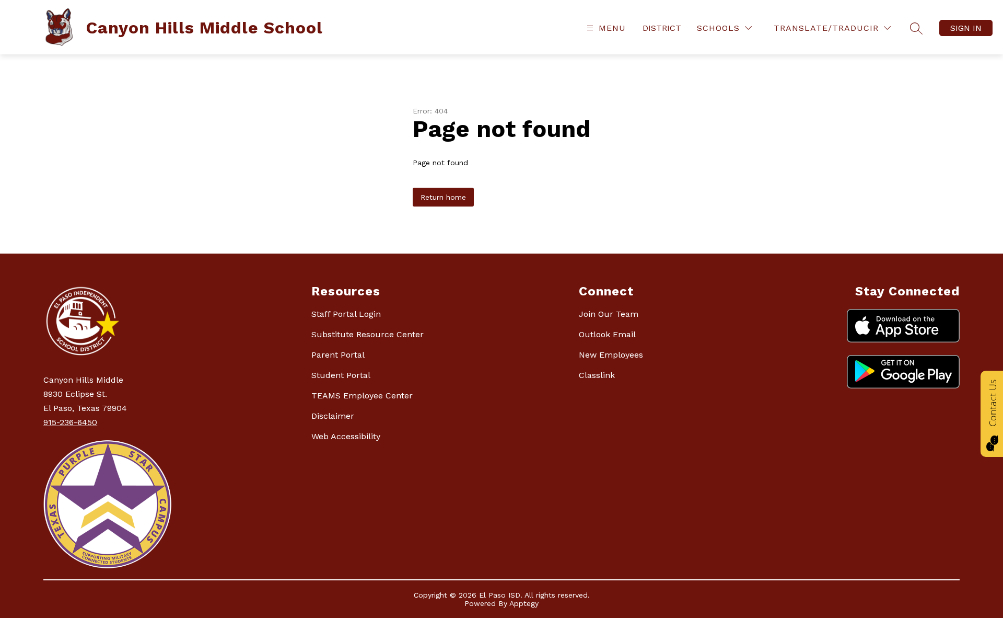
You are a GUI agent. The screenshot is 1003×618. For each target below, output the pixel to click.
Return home (443, 197)
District (662, 28)
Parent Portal (338, 355)
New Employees (611, 355)
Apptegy (524, 603)
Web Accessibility (345, 436)
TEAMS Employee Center (362, 395)
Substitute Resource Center (367, 334)
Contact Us (992, 403)
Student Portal (340, 375)
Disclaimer (332, 416)
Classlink (597, 375)
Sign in (966, 28)
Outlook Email (607, 334)
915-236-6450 (70, 422)
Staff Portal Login (346, 314)
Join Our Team (608, 314)
